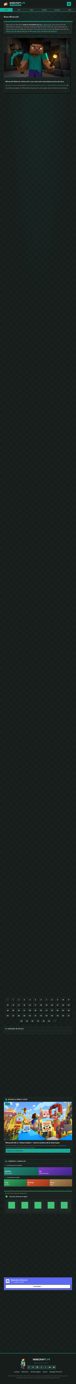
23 (69, 1005)
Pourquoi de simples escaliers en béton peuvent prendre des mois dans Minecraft (38, 507)
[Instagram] (41, 1367)
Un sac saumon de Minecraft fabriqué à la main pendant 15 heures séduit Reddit (38, 203)
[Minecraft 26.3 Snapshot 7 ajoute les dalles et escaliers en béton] (38, 654)
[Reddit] (37, 1367)
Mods (31, 10)
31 (46, 1010)
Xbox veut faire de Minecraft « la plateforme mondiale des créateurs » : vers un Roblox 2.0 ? (37, 861)
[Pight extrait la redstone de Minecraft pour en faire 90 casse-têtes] (36, 361)
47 (68, 1016)
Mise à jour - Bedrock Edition (48, 85)
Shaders (44, 10)
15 (24, 1005)
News (6, 10)
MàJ (19, 10)
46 (63, 1016)
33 (57, 1010)
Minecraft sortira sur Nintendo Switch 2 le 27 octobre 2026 (29, 619)
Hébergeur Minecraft (56, 1372)
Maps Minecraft (60, 984)
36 (8, 1016)
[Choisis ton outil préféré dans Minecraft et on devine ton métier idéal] (35, 540)
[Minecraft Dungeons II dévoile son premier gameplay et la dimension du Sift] (38, 116)
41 (35, 1016)
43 (46, 1016)
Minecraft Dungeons (31, 145)
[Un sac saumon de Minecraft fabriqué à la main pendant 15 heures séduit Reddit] (37, 179)
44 (52, 1016)
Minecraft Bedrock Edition (33, 85)
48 (21, 1021)
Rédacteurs (25, 1372)
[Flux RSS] (45, 1367)
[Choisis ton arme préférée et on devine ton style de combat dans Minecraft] (35, 895)
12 (7, 1005)
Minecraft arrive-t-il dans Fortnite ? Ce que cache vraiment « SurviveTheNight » (38, 325)
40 (30, 1016)
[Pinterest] (33, 1367)
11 (68, 1000)
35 (69, 1010)
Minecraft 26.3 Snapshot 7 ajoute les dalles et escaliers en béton (32, 679)
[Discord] (54, 1367)
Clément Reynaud (12, 85)
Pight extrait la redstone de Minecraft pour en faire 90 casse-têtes (32, 385)
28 (30, 1010)
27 (24, 1010)
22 (63, 1005)
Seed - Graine (15, 986)
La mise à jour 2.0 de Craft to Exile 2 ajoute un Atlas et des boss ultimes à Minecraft (35, 446)
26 (19, 1010)
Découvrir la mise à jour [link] (38, 1151)
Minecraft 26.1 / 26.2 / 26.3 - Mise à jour (37, 267)
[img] (11, 1205)
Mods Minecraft (36, 450)
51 (38, 1021)
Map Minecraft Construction (33, 984)
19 (46, 1005)
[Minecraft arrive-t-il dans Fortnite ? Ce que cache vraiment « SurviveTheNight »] (38, 300)
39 (24, 1016)
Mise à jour (51, 267)
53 (49, 1021)
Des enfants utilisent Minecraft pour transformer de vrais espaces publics (35, 800)
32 (52, 1010)
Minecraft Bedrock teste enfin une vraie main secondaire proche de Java (35, 81)
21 (57, 1005)
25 (13, 1010)
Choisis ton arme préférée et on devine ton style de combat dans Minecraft (36, 918)
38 (19, 1016)
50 (32, 1021)
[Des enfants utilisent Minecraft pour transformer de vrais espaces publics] (35, 776)
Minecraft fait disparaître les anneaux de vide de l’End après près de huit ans (36, 741)
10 (63, 1000)
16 (30, 1005)
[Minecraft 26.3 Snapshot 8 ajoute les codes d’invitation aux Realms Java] (38, 238)
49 (27, 1021)
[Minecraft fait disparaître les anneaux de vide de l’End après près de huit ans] (38, 716)
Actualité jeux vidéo (31, 329)
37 (13, 1016)
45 (57, 1016)
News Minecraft (61, 85)
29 (35, 1010)
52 (43, 1021)
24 (8, 1010)
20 (52, 1005)
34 (63, 1010)
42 (41, 1016)
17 (35, 1005)
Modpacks (29, 450)
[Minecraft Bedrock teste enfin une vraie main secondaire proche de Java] (37, 57)
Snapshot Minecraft (35, 685)
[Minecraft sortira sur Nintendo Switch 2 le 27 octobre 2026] (35, 596)
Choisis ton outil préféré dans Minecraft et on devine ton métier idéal (33, 563)
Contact (45, 1372)
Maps (69, 10)
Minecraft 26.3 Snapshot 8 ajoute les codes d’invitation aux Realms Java (35, 263)
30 (41, 1010)
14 (19, 1005)
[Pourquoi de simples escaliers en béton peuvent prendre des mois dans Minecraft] (38, 481)
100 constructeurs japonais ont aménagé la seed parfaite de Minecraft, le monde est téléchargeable (38, 979)
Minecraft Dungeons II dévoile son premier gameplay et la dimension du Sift (36, 142)
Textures (57, 10)
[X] (29, 1367)
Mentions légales (36, 1372)
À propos (16, 1372)
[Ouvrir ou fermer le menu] (69, 4)
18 (41, 1005)
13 (13, 1005)
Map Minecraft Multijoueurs (48, 984)
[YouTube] (49, 1367)
